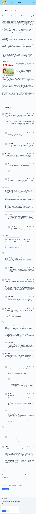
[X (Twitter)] (14, 100)
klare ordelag (31, 239)
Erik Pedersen (7, 446)
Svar (33, 113)
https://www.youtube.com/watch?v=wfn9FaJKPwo (12, 247)
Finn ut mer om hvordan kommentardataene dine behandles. (24, 490)
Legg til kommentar (5, 477)
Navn (3, 474)
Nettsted (26, 474)
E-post (15, 474)
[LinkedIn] (22, 100)
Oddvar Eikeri (10, 214)
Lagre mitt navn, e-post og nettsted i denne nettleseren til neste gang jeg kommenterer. (13, 485)
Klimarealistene (14, 2)
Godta (4, 510)
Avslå (7, 510)
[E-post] (30, 100)
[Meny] (33, 2)
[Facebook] (6, 100)
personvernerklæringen (8, 486)
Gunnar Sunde (7, 187)
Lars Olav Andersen (8, 113)
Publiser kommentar (5, 489)
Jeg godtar (7, 486)
